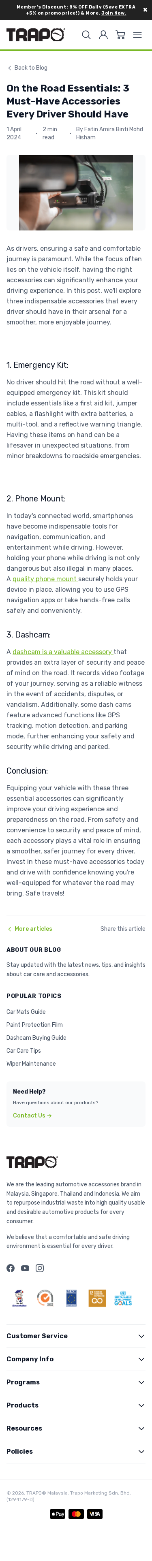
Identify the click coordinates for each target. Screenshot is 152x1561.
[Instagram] (40, 1268)
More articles (33, 929)
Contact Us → (32, 1115)
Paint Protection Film (34, 1024)
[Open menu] (137, 35)
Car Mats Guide (26, 1012)
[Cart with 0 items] (120, 35)
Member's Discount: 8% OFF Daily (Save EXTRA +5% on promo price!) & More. (76, 10)
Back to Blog (31, 67)
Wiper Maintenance (31, 1063)
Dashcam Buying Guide (36, 1037)
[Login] (103, 35)
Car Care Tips (23, 1050)
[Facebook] (10, 1268)
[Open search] (86, 35)
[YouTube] (25, 1268)
